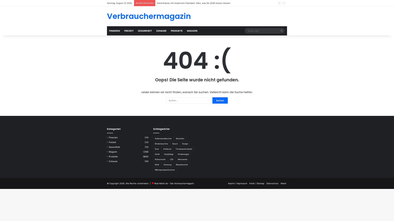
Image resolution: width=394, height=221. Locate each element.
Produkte (177, 30)
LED (171, 159)
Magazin (192, 30)
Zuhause (161, 30)
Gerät (157, 154)
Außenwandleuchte (163, 138)
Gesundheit (145, 30)
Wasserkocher (182, 164)
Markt (283, 183)
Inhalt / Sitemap (256, 183)
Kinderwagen (183, 154)
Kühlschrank (160, 159)
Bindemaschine (161, 144)
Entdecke (167, 149)
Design (185, 144)
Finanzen (114, 30)
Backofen (180, 138)
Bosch (175, 144)
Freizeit (129, 30)
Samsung (167, 164)
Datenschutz (272, 183)
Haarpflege (168, 154)
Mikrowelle (182, 159)
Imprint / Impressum (237, 183)
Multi (157, 164)
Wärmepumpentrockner (165, 170)
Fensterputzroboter (184, 149)
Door (157, 149)
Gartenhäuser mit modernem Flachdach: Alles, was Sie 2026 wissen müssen (193, 3)
